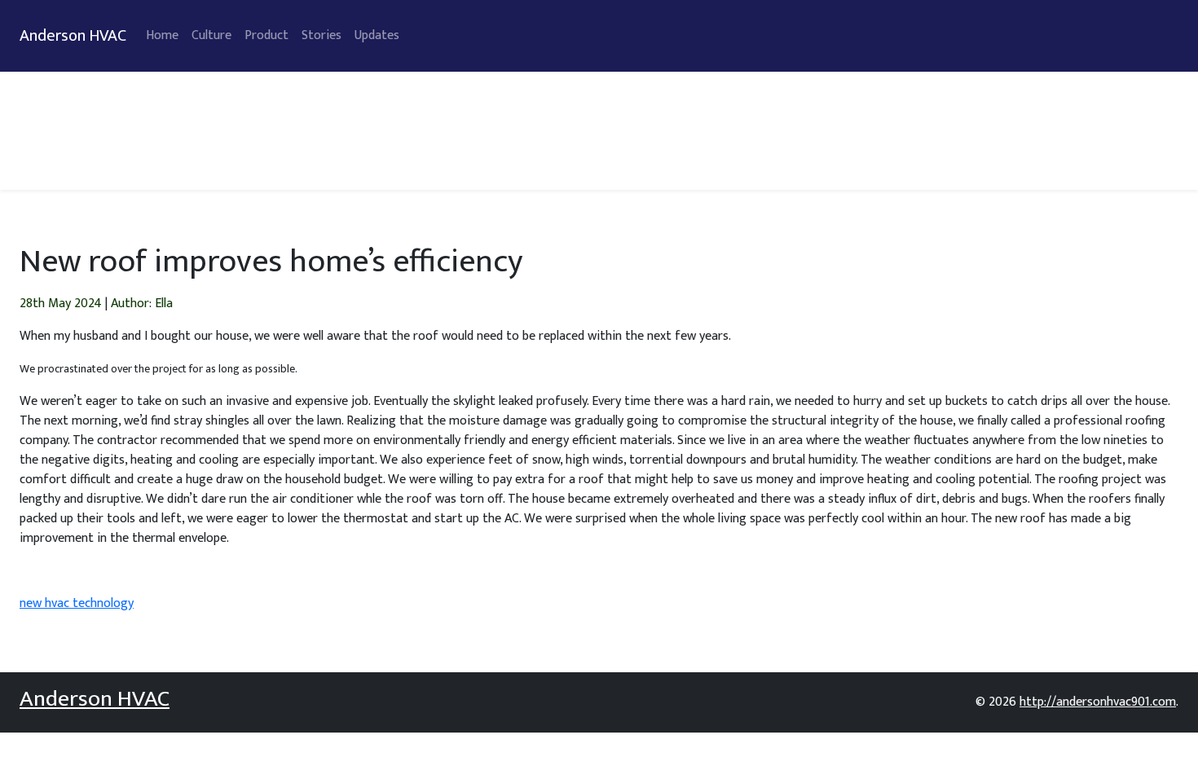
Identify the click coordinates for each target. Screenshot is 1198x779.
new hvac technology (77, 603)
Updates (377, 35)
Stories (321, 35)
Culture (211, 35)
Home (162, 35)
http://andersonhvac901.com (1098, 702)
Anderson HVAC (73, 36)
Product (266, 35)
